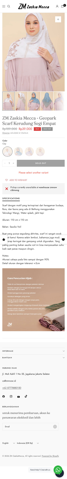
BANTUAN (7, 357)
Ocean (18, 152)
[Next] (57, 52)
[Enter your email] (55, 427)
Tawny (40, 152)
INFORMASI (7, 351)
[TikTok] (28, 396)
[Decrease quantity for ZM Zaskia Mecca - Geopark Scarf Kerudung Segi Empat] (4, 163)
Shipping (6, 132)
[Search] (8, 6)
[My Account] (57, 6)
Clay (7, 152)
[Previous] (9, 52)
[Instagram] (13, 396)
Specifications (11, 198)
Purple (29, 152)
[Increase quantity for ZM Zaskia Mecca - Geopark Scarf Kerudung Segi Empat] (13, 163)
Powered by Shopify (50, 455)
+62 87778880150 (11, 388)
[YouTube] (20, 396)
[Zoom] (58, 19)
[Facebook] (5, 396)
